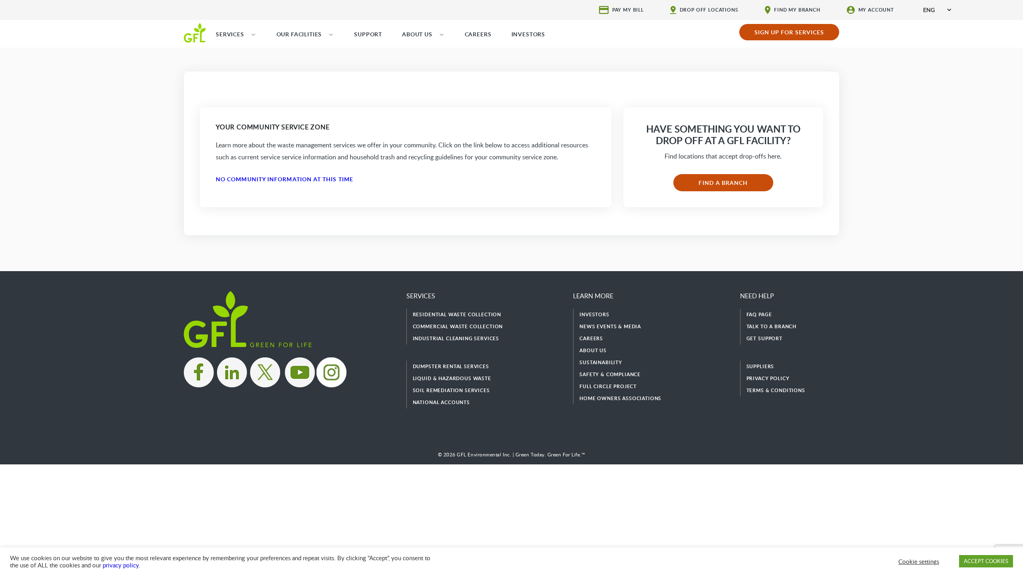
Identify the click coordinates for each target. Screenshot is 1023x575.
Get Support (764, 338)
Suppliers (760, 366)
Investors (594, 314)
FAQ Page (759, 314)
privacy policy (121, 565)
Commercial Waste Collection (458, 326)
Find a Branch (723, 182)
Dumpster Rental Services (451, 366)
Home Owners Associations (620, 398)
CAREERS (478, 34)
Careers (591, 338)
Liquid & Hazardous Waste (452, 378)
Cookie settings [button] (918, 561)
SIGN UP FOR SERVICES (789, 32)
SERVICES (230, 34)
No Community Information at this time (284, 179)
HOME (195, 32)
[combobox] (937, 10)
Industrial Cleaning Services (456, 338)
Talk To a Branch (771, 326)
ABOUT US (417, 34)
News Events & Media (610, 326)
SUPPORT (368, 34)
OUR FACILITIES (299, 34)
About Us (593, 350)
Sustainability (600, 362)
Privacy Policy (768, 378)
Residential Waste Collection (457, 314)
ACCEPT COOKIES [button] (986, 561)
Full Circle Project (608, 386)
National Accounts (441, 402)
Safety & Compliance (610, 374)
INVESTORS (528, 34)
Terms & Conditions (775, 390)
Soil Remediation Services (451, 390)
